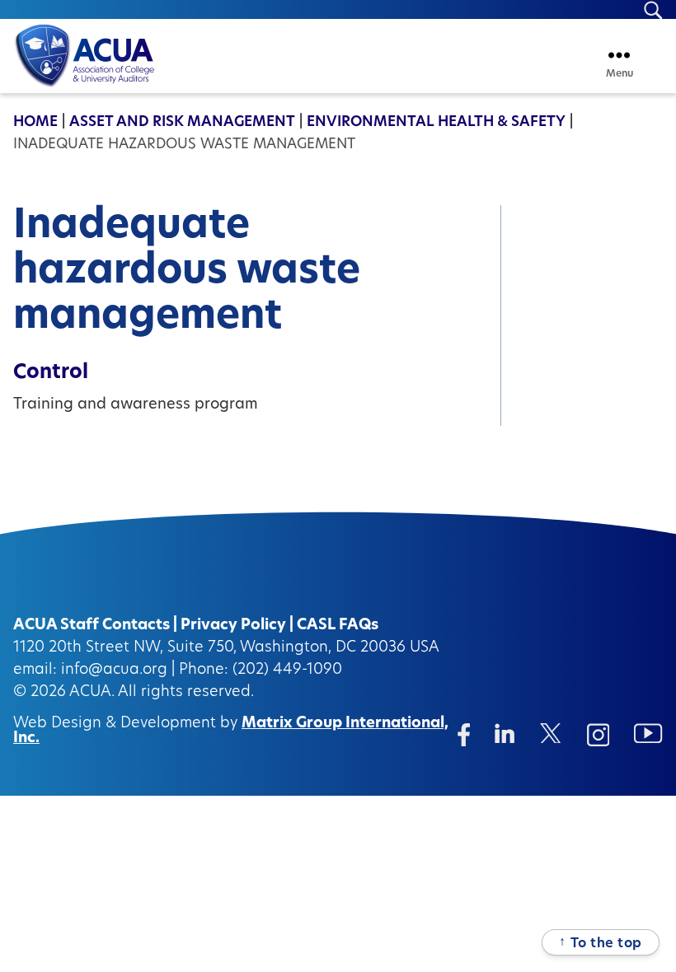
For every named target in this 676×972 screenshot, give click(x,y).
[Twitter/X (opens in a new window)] (551, 733)
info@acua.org (114, 670)
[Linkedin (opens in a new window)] (505, 733)
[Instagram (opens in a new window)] (598, 734)
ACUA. (92, 692)
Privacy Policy (233, 626)
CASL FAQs (337, 626)
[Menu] (619, 54)
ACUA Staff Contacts (91, 626)
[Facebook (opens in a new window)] (464, 734)
